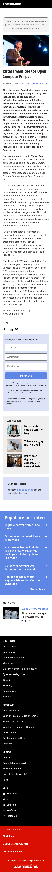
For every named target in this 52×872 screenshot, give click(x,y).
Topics (6, 680)
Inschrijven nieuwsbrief (15, 774)
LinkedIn (11, 804)
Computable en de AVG (15, 763)
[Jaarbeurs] (26, 865)
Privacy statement (12, 851)
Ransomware (9, 691)
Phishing (7, 685)
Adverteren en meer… (13, 710)
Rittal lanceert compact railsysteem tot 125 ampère (34, 616)
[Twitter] (16, 329)
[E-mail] (5, 329)
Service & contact (12, 768)
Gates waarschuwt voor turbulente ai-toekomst (20, 567)
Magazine (8, 663)
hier (25, 401)
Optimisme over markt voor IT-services (22, 538)
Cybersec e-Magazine (14, 674)
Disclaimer (8, 836)
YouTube (11, 810)
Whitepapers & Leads (14, 721)
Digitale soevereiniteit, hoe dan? (22, 526)
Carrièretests (9, 646)
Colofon (7, 757)
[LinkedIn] (11, 329)
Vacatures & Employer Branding (19, 727)
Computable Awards (13, 657)
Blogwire (7, 743)
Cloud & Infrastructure (35, 83)
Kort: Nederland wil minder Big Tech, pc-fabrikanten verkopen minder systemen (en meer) (22, 553)
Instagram (12, 816)
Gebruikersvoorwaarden (16, 844)
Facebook (12, 793)
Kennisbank (9, 652)
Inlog (5, 779)
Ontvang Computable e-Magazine (20, 668)
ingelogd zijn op (25, 490)
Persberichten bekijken (14, 738)
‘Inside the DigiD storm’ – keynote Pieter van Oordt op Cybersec (23, 580)
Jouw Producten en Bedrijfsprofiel (20, 716)
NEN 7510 (8, 696)
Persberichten (10, 732)
